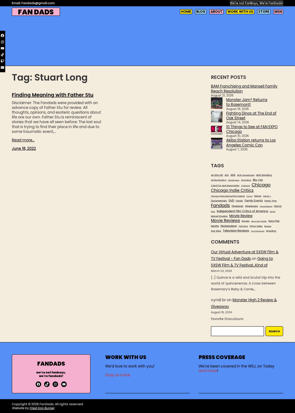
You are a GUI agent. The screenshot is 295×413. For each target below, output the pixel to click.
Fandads (220, 205)
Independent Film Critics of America (242, 211)
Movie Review (241, 215)
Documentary (219, 200)
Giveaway (237, 206)
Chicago (261, 185)
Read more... (23, 140)
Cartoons (245, 186)
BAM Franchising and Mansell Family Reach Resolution (244, 88)
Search (274, 331)
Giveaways (251, 206)
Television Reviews (236, 231)
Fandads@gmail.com (38, 3)
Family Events (254, 200)
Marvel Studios (219, 216)
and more (208, 370)
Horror (278, 206)
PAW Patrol (243, 226)
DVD (231, 201)
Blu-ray (258, 180)
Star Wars (216, 231)
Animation (246, 180)
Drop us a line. (118, 374)
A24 (227, 175)
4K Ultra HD (217, 175)
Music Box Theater (259, 221)
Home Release (266, 206)
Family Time (270, 201)
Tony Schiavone (257, 231)
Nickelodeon (229, 226)
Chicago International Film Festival (228, 196)
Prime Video (256, 226)
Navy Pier (274, 221)
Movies (246, 221)
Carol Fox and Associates (225, 185)
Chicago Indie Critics (232, 190)
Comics (249, 196)
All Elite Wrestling (218, 180)
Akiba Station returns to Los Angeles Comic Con (251, 142)
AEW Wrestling (264, 175)
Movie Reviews (225, 220)
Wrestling (271, 231)
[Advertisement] (147, 41)
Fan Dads (36, 12)
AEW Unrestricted (245, 175)
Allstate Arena (233, 180)
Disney (258, 196)
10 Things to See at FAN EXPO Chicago (252, 129)
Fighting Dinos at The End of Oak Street (251, 116)
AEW (232, 175)
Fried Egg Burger (42, 408)
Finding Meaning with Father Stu (52, 95)
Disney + (267, 196)
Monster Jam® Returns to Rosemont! (246, 102)
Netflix (215, 226)
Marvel (272, 212)
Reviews (267, 226)
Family (239, 200)
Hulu (213, 211)
